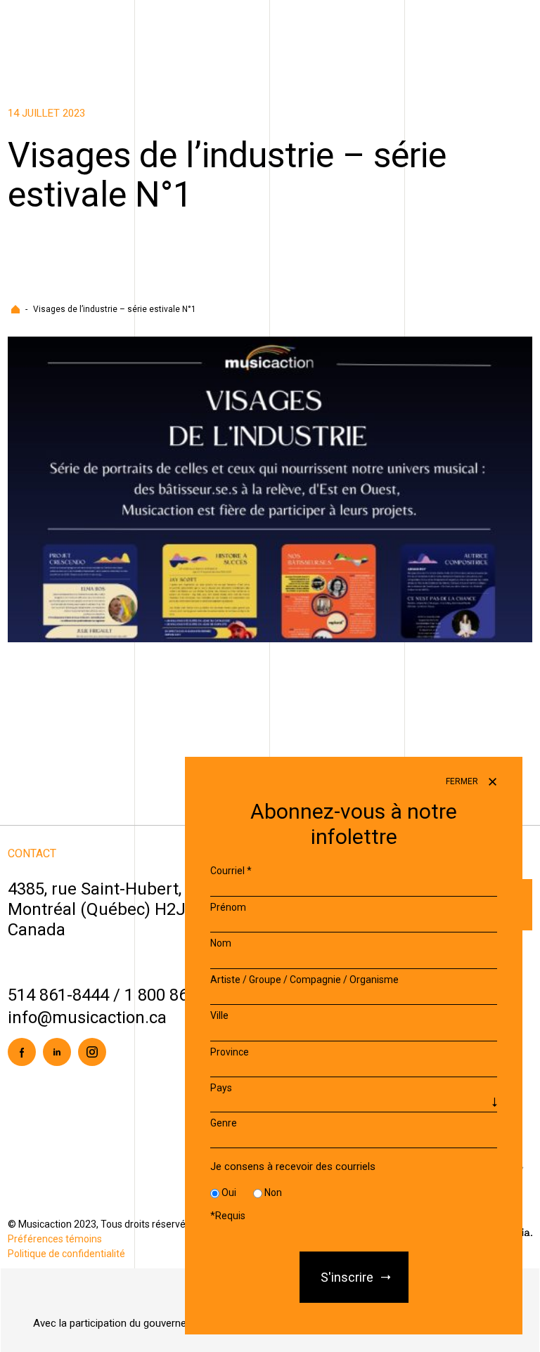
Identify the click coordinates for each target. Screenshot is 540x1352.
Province (229, 1052)
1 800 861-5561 (181, 995)
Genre (223, 1123)
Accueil (15, 309)
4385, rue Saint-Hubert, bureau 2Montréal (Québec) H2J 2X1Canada (130, 909)
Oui (228, 1192)
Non (273, 1192)
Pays (221, 1087)
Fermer (463, 781)
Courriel (231, 870)
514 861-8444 (58, 995)
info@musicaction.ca (87, 1017)
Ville (219, 1015)
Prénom (228, 907)
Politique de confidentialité (66, 1253)
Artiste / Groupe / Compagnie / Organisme (304, 979)
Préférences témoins (55, 1238)
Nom (220, 943)
